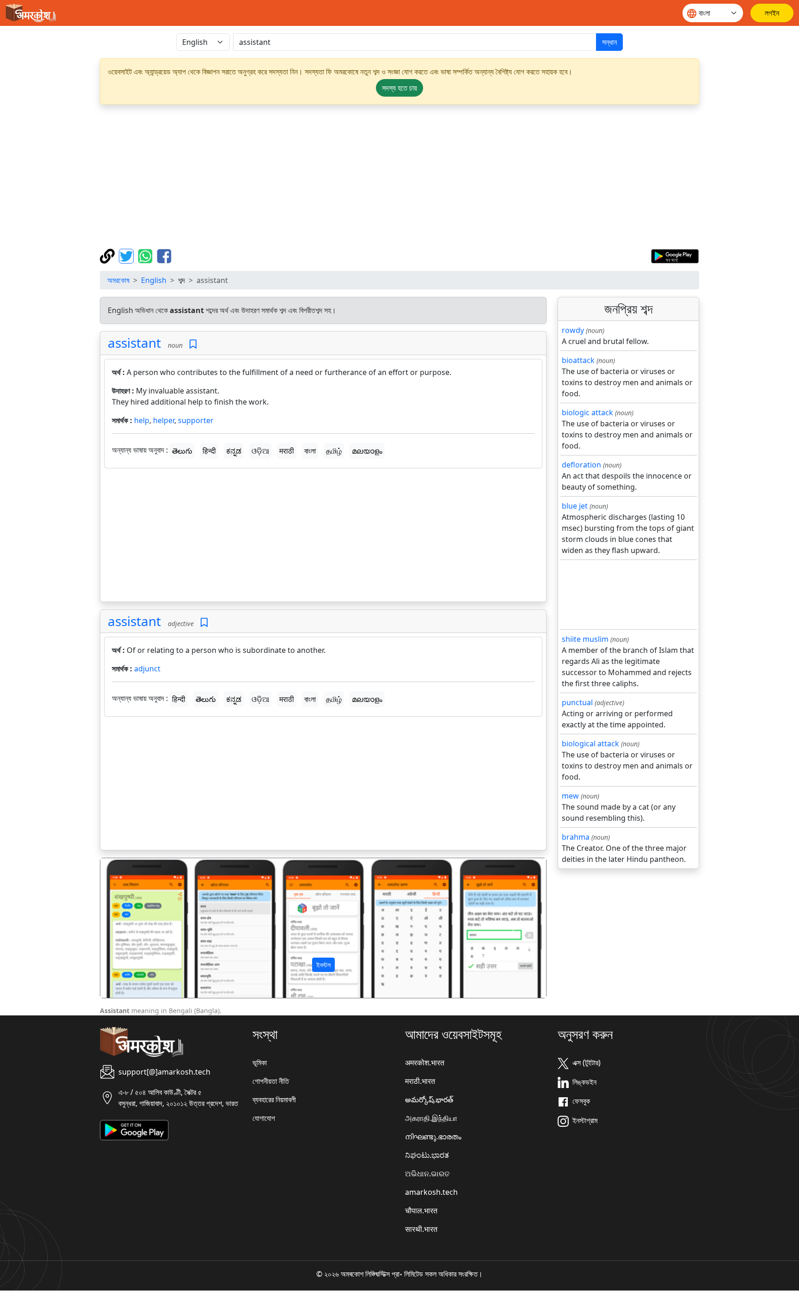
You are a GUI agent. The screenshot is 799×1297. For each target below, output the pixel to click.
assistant (134, 342)
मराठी (286, 451)
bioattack (578, 360)
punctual (577, 702)
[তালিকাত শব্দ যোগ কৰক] (193, 344)
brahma (576, 837)
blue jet (575, 506)
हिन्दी (209, 451)
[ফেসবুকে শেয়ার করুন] (164, 255)
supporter (196, 420)
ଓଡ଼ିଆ (260, 451)
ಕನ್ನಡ (233, 451)
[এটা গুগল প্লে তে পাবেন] (675, 255)
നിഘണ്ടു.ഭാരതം (433, 1136)
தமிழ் (334, 451)
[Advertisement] (399, 176)
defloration (581, 465)
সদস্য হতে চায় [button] (399, 88)
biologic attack (587, 412)
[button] (133, 928)
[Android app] (134, 1129)
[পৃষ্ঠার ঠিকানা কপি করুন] (108, 255)
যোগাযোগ (263, 1118)
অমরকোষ (118, 280)
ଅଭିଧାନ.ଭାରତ (427, 1173)
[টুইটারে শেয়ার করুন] (127, 255)
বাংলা (310, 451)
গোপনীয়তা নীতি (270, 1081)
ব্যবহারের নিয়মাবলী (274, 1099)
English (153, 280)
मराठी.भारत (420, 1081)
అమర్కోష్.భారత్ (429, 1099)
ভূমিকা (259, 1062)
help (141, 420)
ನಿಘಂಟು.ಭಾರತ (427, 1155)
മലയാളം (367, 451)
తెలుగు (182, 451)
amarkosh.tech (431, 1192)
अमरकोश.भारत (424, 1062)
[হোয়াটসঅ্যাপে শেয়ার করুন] (146, 255)
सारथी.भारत (421, 1229)
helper (163, 420)
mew (570, 796)
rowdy (573, 330)
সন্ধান (609, 42)
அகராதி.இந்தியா (431, 1118)
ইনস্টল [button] (323, 964)
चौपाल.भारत (421, 1210)
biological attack (590, 743)
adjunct (147, 669)
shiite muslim (585, 639)
